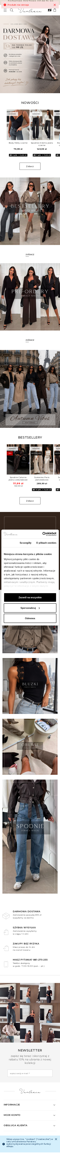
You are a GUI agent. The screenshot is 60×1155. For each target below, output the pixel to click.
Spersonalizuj (28, 607)
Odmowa (30, 618)
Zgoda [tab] (9, 542)
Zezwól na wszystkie (30, 597)
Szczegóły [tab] (25, 542)
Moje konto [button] (12, 1115)
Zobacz (30, 166)
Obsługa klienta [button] (15, 1125)
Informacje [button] (12, 1104)
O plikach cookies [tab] (46, 542)
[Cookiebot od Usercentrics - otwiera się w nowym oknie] (42, 534)
